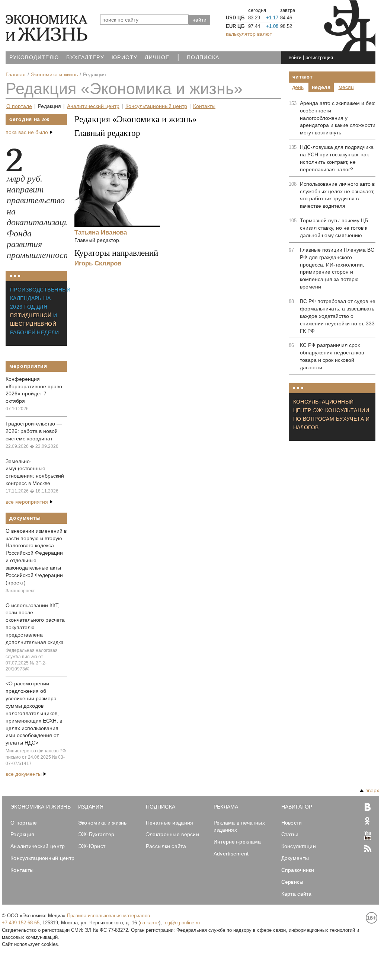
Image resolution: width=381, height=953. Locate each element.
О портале (19, 106)
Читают (302, 77)
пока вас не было (27, 132)
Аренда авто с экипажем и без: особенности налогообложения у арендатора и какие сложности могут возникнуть (337, 118)
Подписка (203, 57)
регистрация (319, 57)
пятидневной (31, 315)
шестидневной (33, 324)
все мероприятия (27, 502)
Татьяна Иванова (100, 232)
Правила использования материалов (108, 915)
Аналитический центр (93, 106)
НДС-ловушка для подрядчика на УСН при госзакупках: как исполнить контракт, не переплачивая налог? (337, 158)
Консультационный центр (156, 106)
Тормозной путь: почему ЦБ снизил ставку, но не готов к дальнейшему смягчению (334, 227)
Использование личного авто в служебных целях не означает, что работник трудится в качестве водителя (337, 195)
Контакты (204, 106)
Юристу (124, 57)
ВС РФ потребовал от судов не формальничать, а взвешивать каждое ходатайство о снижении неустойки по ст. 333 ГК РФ (337, 316)
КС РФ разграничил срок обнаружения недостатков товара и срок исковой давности (332, 356)
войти (295, 57)
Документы (25, 518)
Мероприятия (28, 366)
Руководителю (34, 57)
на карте (149, 922)
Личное (157, 57)
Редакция (49, 106)
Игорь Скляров (97, 263)
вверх (372, 790)
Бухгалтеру (85, 57)
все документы (24, 774)
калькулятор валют (249, 34)
